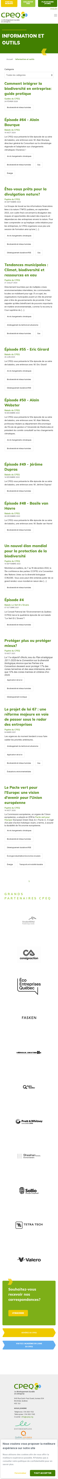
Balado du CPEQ (12, 130)
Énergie (10, 173)
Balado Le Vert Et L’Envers (16, 605)
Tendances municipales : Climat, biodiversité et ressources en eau (26, 269)
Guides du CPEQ (12, 98)
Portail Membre (9, 3)
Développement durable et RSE (19, 253)
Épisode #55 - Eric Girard (26, 349)
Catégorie (9, 69)
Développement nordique (17, 697)
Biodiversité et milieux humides (19, 107)
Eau (38, 165)
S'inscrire (18, 1313)
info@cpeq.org (27, 1417)
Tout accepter (42, 1473)
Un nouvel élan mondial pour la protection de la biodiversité (25, 550)
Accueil (9, 59)
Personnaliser (20, 1473)
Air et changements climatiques (19, 156)
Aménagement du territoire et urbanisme (22, 325)
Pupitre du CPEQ (12, 199)
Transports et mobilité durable (31, 864)
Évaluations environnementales (19, 772)
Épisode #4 (14, 599)
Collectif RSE (28, 3)
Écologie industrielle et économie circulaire (23, 856)
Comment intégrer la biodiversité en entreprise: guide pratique (27, 88)
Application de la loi (14, 680)
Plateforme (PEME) (48, 3)
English (53, 9)
